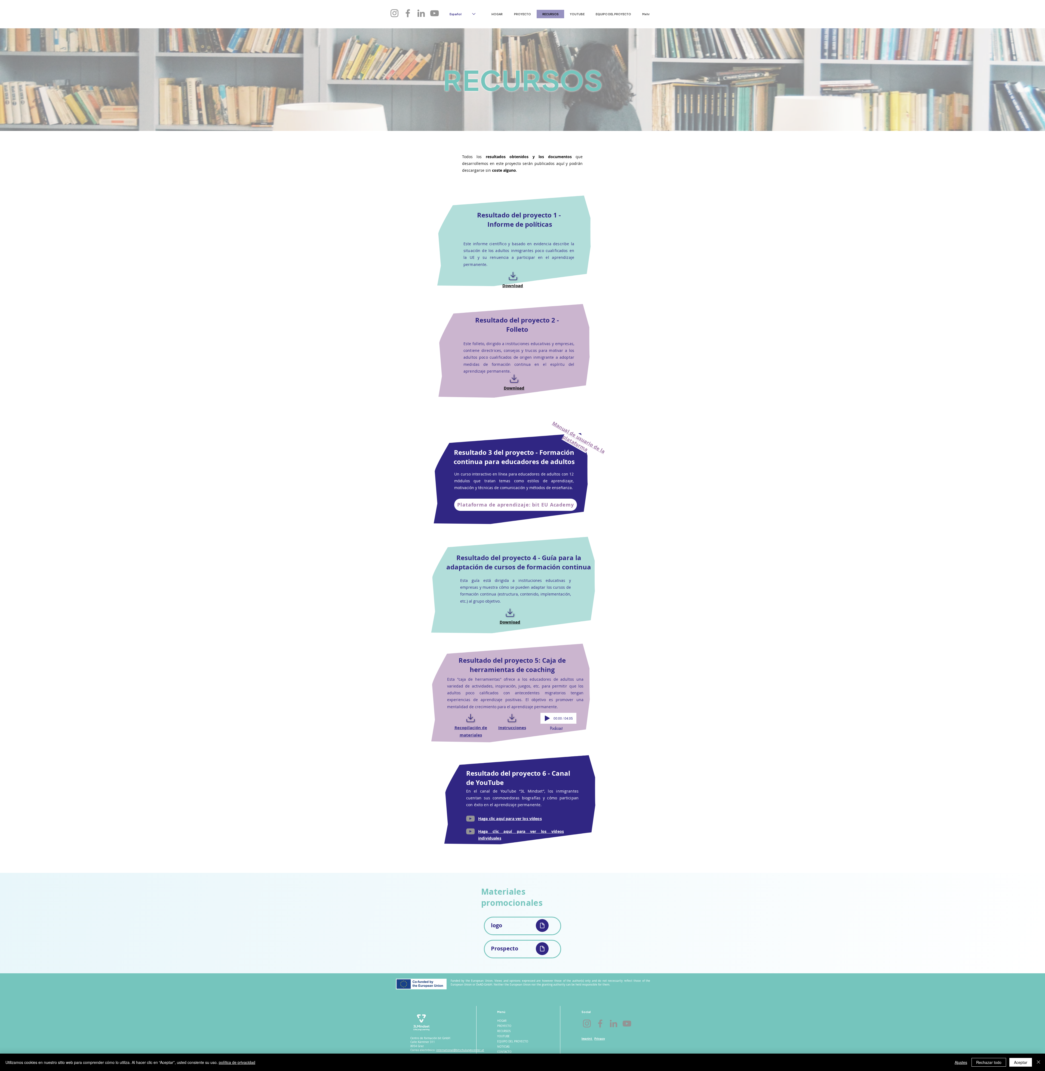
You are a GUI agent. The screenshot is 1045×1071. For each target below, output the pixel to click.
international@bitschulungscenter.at (460, 1050)
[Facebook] (407, 13)
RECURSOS (504, 1031)
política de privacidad (237, 1062)
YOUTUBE (503, 1036)
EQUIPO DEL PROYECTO (512, 1041)
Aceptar (1020, 1062)
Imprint (587, 1038)
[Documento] (542, 925)
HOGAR (501, 1021)
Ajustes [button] (961, 1062)
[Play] (547, 718)
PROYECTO (504, 1026)
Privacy (599, 1038)
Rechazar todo (988, 1062)
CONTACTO (504, 1052)
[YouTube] (470, 818)
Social (586, 1012)
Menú (501, 1012)
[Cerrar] (1038, 1062)
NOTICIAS (503, 1046)
